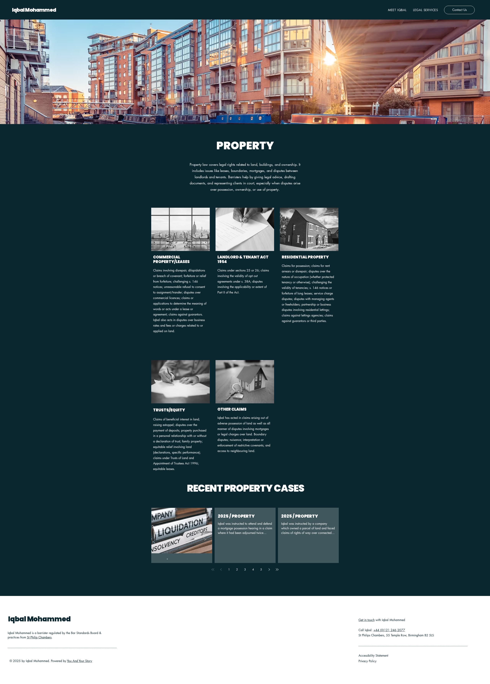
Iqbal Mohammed (34, 10)
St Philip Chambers (39, 637)
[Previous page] (220, 569)
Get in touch (367, 620)
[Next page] (269, 569)
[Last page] (277, 569)
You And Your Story (79, 661)
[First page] (212, 569)
